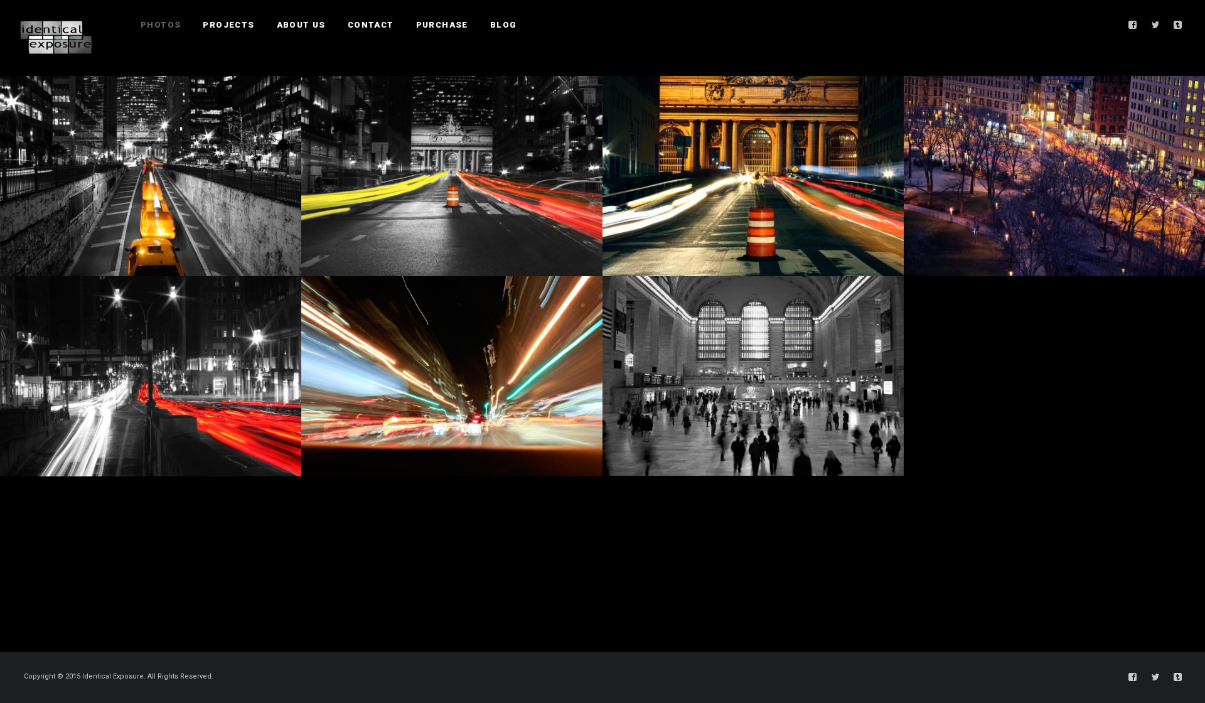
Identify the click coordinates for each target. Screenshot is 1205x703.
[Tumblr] (1178, 25)
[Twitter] (1155, 25)
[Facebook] (1133, 25)
